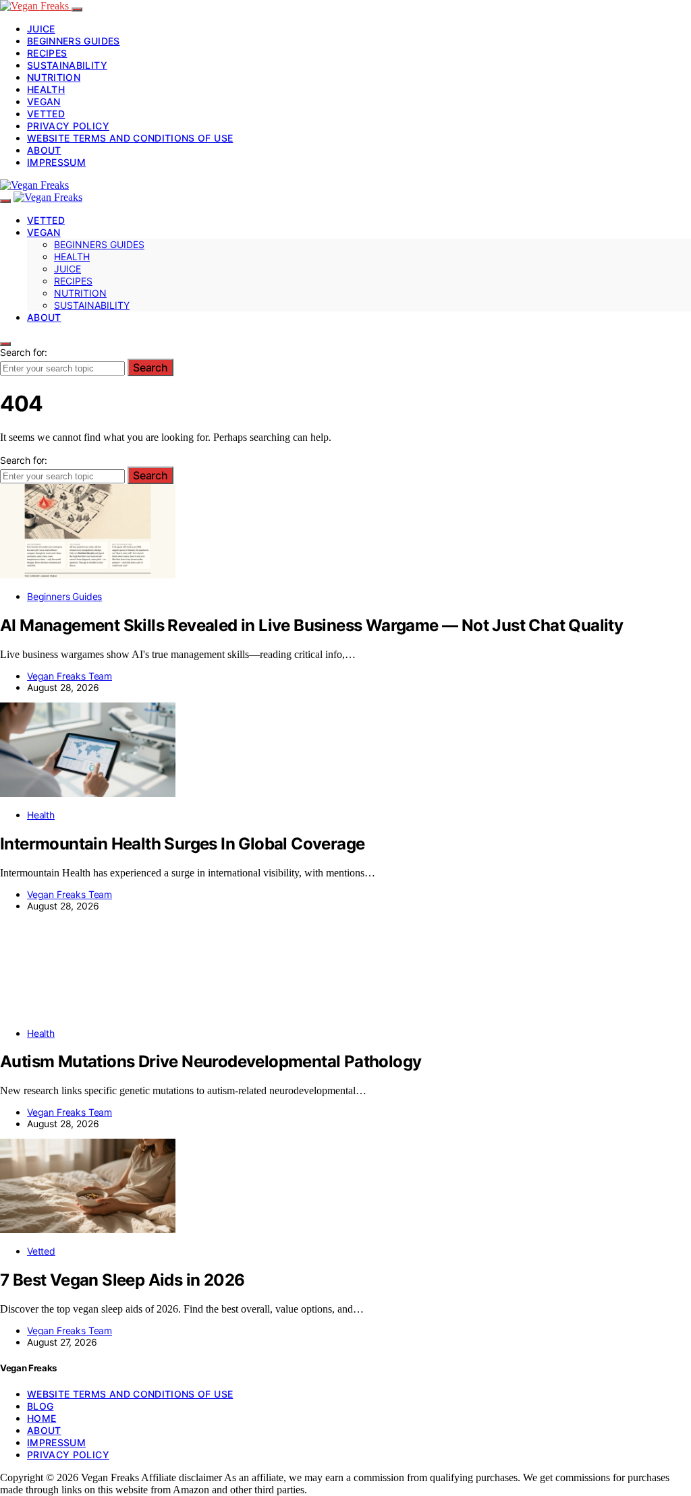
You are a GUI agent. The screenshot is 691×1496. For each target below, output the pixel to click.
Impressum (56, 162)
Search (150, 367)
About (44, 150)
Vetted (46, 113)
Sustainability (67, 65)
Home (41, 1418)
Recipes (47, 53)
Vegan (44, 101)
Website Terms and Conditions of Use (130, 138)
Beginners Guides (73, 41)
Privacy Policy (68, 125)
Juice (41, 28)
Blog (40, 1406)
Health (46, 89)
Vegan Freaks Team (69, 676)
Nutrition (53, 77)
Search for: (23, 352)
